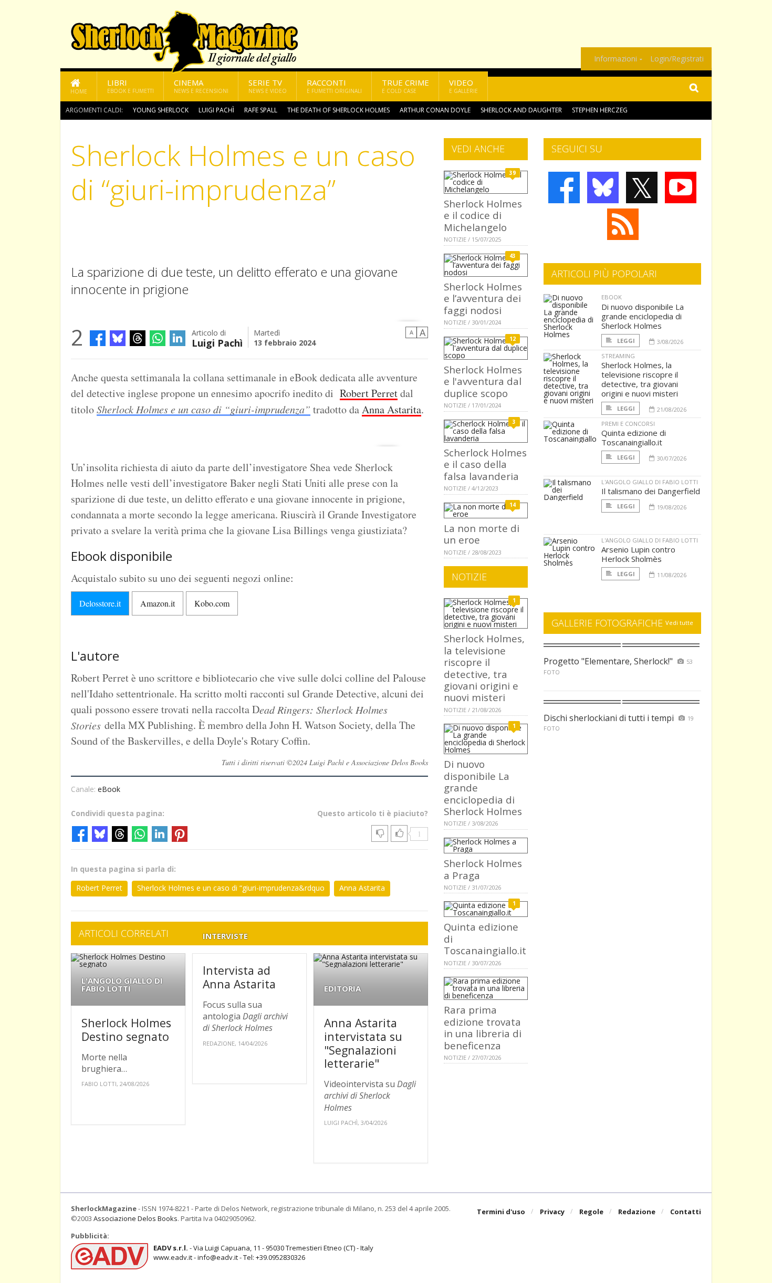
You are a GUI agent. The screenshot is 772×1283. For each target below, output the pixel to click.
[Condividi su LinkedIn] (177, 338)
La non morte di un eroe (481, 533)
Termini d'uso (501, 1211)
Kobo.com (211, 603)
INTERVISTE (225, 936)
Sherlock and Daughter (521, 110)
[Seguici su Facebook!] (564, 187)
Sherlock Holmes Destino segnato (126, 1029)
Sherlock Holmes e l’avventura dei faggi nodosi (483, 298)
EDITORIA (342, 989)
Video (463, 86)
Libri (130, 86)
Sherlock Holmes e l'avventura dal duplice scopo (483, 381)
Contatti (685, 1211)
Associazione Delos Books (135, 1218)
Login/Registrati (677, 58)
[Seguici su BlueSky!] (603, 187)
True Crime (405, 86)
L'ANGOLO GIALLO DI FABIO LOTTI (122, 985)
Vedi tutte (679, 623)
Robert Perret (369, 393)
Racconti (334, 86)
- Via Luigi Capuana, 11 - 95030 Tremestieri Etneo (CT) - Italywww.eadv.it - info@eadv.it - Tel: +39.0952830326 (263, 1252)
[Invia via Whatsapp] (157, 338)
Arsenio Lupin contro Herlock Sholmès (638, 554)
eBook (109, 789)
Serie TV (267, 86)
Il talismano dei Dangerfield (650, 491)
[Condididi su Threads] (138, 338)
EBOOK (611, 297)
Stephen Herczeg (600, 110)
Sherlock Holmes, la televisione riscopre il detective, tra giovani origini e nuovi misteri (484, 668)
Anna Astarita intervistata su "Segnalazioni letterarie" (363, 1043)
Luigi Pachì (216, 110)
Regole (591, 1211)
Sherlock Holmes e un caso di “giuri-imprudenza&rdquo (231, 888)
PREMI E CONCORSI (628, 423)
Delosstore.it (100, 603)
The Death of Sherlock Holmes (338, 110)
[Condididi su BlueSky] (118, 338)
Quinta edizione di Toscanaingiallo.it (633, 437)
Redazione (636, 1211)
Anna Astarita (391, 409)
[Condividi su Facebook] (98, 338)
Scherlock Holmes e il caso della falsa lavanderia (485, 464)
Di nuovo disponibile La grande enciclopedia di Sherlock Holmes (642, 316)
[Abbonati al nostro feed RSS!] (623, 224)
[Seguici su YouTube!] (680, 187)
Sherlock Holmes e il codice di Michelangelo (483, 215)
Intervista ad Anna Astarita (239, 977)
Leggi (625, 341)
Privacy (552, 1211)
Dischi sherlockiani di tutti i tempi (609, 718)
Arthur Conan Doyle (435, 110)
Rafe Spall (260, 110)
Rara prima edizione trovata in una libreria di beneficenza (482, 1027)
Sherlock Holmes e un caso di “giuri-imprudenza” (203, 409)
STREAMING (618, 356)
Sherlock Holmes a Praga (483, 869)
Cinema (201, 86)
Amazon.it (157, 603)
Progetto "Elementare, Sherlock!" (608, 661)
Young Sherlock (161, 110)
